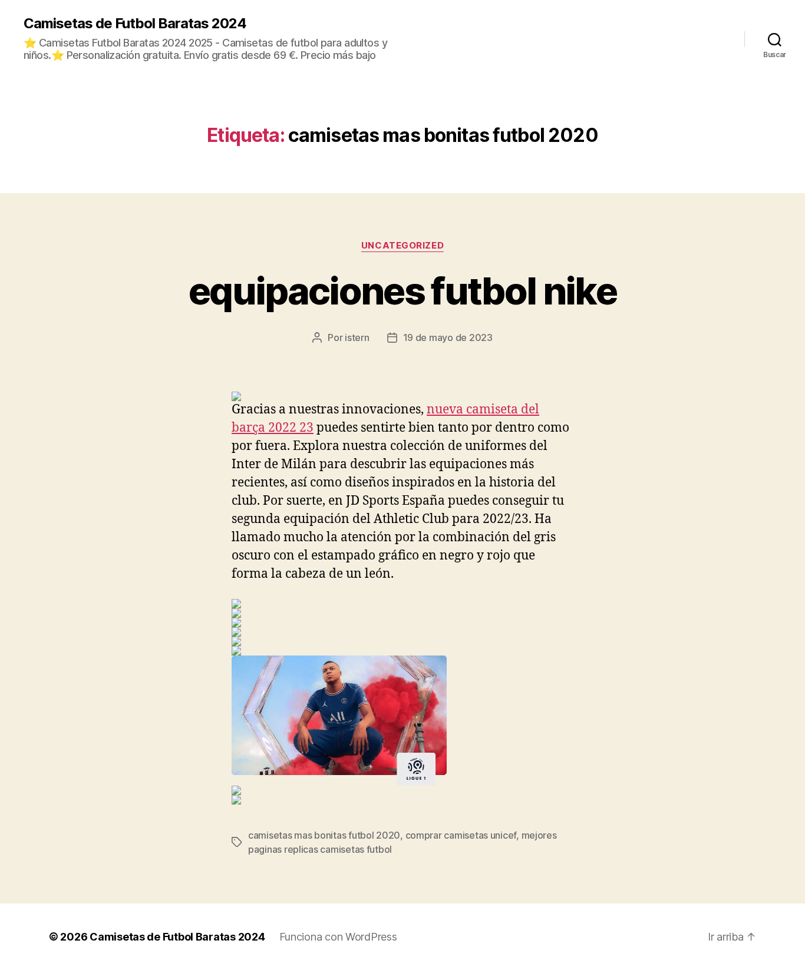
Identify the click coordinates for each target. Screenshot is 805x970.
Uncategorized (402, 245)
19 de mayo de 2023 (448, 337)
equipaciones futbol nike (402, 290)
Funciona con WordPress (338, 937)
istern (357, 337)
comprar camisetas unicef (461, 835)
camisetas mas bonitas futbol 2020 (324, 835)
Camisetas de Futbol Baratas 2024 (135, 23)
